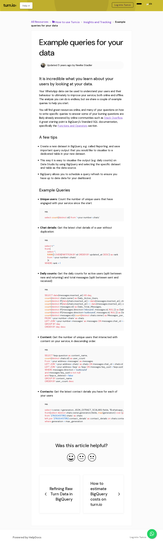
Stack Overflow (113, 118)
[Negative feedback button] (92, 457)
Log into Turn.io (122, 5)
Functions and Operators (72, 125)
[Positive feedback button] (71, 457)
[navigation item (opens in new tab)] (139, 3)
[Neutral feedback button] (81, 457)
